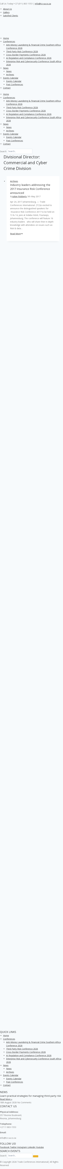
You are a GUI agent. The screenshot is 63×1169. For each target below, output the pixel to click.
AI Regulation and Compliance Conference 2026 (28, 58)
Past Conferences (14, 84)
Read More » (6, 1099)
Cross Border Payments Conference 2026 (26, 54)
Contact (7, 87)
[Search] (35, 1156)
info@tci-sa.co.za (43, 3)
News (5, 68)
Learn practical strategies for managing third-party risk (30, 1095)
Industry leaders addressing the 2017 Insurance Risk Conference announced (30, 189)
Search (3, 151)
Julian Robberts (20, 196)
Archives (10, 74)
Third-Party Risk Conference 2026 (22, 51)
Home (6, 38)
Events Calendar (10, 78)
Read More (16, 233)
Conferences (9, 41)
